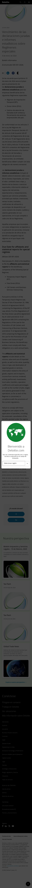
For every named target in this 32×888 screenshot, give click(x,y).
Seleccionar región (10, 463)
